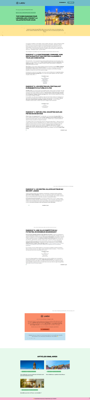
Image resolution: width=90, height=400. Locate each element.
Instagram (38, 335)
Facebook (43, 335)
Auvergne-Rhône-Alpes (21, 12)
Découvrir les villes (31, 12)
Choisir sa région (25, 389)
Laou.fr (38, 319)
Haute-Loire (24, 371)
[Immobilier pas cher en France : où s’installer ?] (32, 379)
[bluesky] (31, 338)
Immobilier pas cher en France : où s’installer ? (30, 392)
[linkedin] (34, 338)
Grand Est (50, 371)
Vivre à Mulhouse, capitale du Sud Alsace (55, 374)
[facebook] (27, 338)
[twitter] (29, 338)
